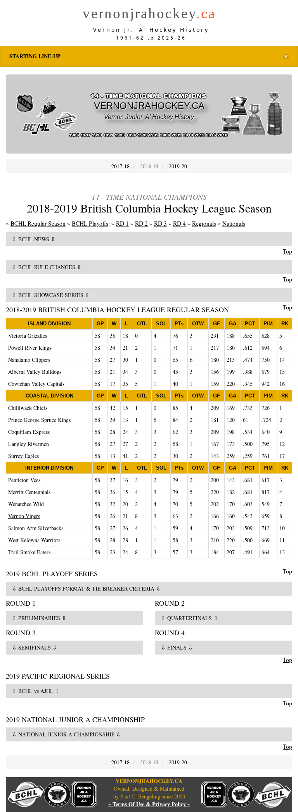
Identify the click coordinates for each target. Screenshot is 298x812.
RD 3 (160, 223)
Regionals (204, 223)
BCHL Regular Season (38, 223)
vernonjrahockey (149, 13)
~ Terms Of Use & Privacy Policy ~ (149, 804)
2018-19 (149, 166)
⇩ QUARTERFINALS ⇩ (189, 618)
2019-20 (178, 166)
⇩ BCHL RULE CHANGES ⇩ (46, 267)
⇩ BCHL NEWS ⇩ (33, 239)
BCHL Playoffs (90, 223)
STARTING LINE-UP (149, 56)
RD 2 (141, 223)
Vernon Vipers (24, 516)
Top (287, 251)
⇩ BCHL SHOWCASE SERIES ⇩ (51, 295)
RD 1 (122, 223)
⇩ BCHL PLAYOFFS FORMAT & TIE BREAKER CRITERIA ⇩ (86, 588)
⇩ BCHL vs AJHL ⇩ (36, 691)
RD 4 (179, 223)
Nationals (233, 223)
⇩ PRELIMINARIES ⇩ (39, 618)
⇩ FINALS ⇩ (177, 647)
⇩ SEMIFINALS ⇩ (34, 647)
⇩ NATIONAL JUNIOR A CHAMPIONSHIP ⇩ (66, 734)
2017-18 (120, 166)
